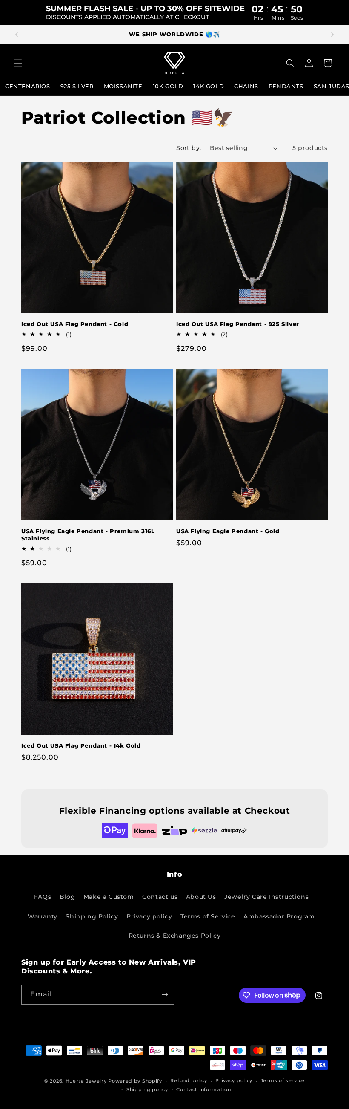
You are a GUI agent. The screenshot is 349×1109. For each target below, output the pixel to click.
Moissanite (123, 86)
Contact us (159, 897)
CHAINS (246, 86)
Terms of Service (207, 916)
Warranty (42, 916)
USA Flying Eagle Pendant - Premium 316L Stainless (87, 535)
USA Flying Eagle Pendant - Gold (228, 531)
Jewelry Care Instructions (266, 897)
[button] (18, 63)
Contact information (203, 1089)
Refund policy (188, 1080)
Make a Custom (108, 897)
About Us (201, 897)
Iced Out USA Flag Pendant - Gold (74, 324)
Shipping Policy (92, 916)
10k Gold (168, 86)
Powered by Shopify (135, 1081)
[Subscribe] (164, 995)
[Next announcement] (332, 34)
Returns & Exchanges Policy (175, 935)
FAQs (42, 897)
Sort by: (188, 148)
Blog (67, 897)
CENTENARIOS (27, 86)
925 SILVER (77, 86)
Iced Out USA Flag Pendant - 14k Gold (81, 745)
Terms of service (283, 1080)
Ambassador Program (279, 916)
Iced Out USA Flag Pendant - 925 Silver (237, 324)
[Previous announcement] (16, 34)
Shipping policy (147, 1089)
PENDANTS (286, 86)
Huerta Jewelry (86, 1081)
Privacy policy (149, 916)
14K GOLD (208, 86)
